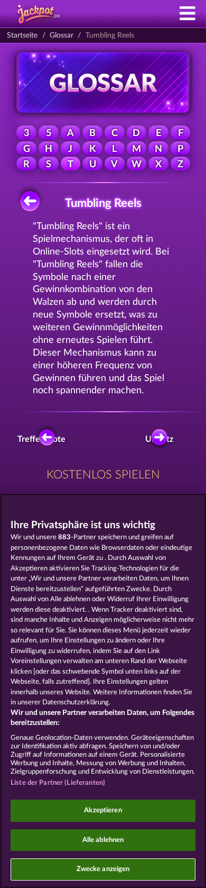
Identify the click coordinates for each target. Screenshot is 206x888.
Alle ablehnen (103, 840)
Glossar (61, 35)
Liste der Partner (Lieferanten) (58, 783)
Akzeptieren (102, 810)
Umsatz (160, 439)
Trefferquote (44, 439)
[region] (103, 691)
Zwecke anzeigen (103, 869)
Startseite (22, 35)
